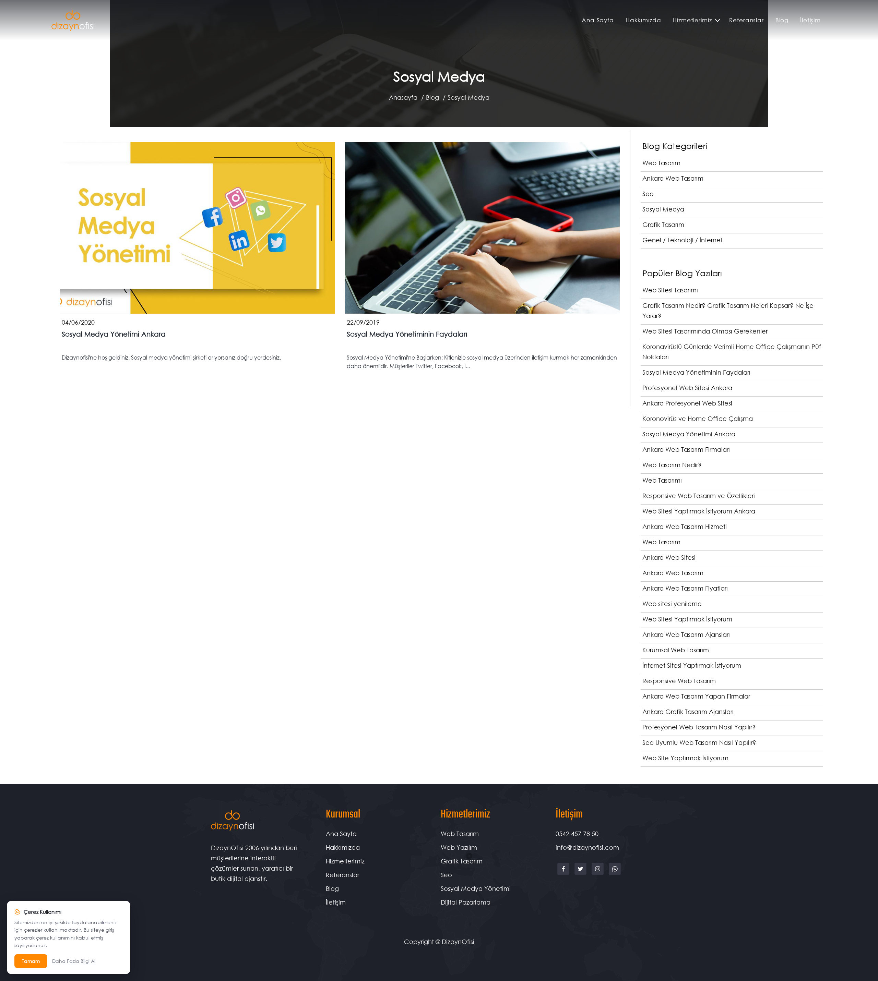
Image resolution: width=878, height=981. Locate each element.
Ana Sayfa (598, 20)
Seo (446, 875)
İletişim (810, 20)
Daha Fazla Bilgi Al (73, 961)
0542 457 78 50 (577, 833)
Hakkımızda (643, 20)
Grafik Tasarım (462, 861)
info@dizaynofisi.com (587, 847)
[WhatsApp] (614, 874)
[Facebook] (564, 874)
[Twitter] (581, 874)
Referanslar (746, 20)
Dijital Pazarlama (465, 902)
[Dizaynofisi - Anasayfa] (72, 20)
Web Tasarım (460, 833)
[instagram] (598, 874)
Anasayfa (403, 97)
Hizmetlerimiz (692, 20)
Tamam (31, 961)
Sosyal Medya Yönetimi (476, 888)
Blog (781, 20)
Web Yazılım (459, 847)
